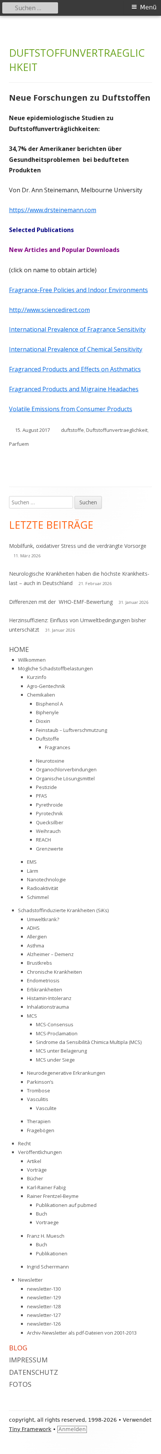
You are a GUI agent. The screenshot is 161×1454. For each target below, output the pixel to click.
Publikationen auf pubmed (66, 1205)
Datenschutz (33, 1372)
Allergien (37, 936)
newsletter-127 (44, 1315)
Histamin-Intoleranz (49, 998)
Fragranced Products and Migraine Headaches (74, 389)
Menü (148, 7)
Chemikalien (41, 694)
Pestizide (46, 787)
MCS (32, 1015)
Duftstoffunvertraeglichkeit (117, 430)
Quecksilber (49, 822)
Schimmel (38, 897)
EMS (32, 861)
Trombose (38, 1090)
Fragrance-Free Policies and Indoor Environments (78, 290)
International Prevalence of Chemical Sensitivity (75, 349)
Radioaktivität (42, 888)
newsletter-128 (44, 1306)
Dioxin (43, 721)
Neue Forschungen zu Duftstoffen (80, 97)
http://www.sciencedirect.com (49, 310)
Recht (24, 1143)
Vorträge (37, 1169)
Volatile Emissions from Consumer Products (70, 409)
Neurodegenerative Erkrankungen (66, 1072)
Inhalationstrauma (48, 1006)
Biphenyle (47, 712)
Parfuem (19, 443)
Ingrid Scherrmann (48, 1266)
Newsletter (30, 1279)
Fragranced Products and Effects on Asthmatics (75, 369)
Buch (41, 1213)
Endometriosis (43, 980)
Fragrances (57, 747)
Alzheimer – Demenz (50, 954)
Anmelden (72, 1429)
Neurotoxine (50, 760)
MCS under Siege (55, 1059)
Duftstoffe (47, 738)
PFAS (41, 795)
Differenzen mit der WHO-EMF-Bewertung (61, 601)
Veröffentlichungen (40, 1152)
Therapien (39, 1121)
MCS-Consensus (54, 1024)
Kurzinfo (36, 677)
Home (19, 649)
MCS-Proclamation (57, 1033)
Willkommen (32, 659)
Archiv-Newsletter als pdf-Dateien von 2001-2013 (82, 1332)
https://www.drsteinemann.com (52, 210)
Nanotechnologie (46, 879)
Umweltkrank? (43, 919)
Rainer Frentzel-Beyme (53, 1196)
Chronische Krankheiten (54, 971)
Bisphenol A (49, 703)
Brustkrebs (39, 962)
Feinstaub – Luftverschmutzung (71, 730)
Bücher (35, 1178)
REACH (43, 839)
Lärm (32, 870)
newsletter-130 (44, 1288)
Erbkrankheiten (44, 989)
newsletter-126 (44, 1323)
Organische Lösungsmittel (65, 778)
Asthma (35, 945)
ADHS (33, 928)
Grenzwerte (49, 848)
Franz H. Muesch (45, 1235)
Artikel (34, 1161)
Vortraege (47, 1222)
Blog (18, 1347)
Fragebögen (40, 1130)
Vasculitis (37, 1099)
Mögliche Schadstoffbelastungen (55, 668)
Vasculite (46, 1108)
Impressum (28, 1359)
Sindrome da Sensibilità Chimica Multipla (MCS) (89, 1042)
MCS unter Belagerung (61, 1050)
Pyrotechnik (49, 813)
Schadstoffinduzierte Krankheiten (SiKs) (63, 910)
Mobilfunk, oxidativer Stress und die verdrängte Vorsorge (77, 545)
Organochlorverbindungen (66, 769)
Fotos (20, 1384)
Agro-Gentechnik (46, 686)
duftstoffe (72, 430)
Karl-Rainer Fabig (46, 1187)
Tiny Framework (30, 1429)
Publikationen (51, 1253)
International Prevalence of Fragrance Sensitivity (77, 329)
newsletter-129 (44, 1297)
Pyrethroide (49, 804)
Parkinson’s (40, 1081)
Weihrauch (48, 831)
